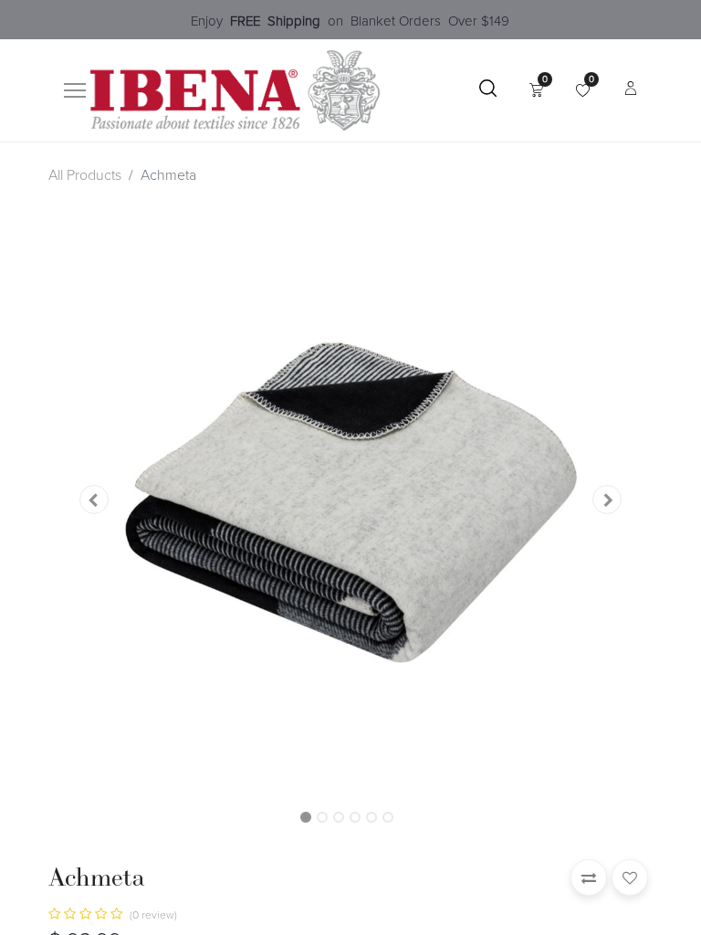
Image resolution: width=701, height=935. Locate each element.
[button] (93, 498)
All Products (84, 175)
